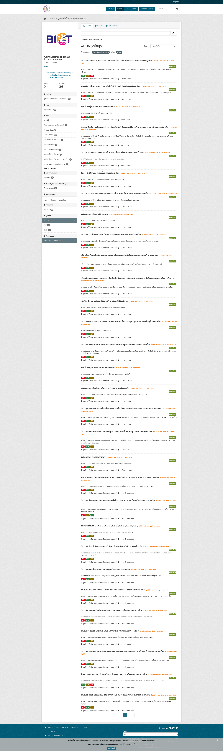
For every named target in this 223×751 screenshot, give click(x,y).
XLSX (83, 76)
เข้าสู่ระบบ (176, 2)
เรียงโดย (146, 46)
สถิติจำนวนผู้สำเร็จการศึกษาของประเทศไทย (98, 106)
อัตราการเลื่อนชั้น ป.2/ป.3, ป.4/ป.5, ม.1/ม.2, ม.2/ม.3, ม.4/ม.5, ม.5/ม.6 (108, 525)
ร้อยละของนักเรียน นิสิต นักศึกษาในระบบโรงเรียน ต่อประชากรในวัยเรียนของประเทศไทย (114, 674)
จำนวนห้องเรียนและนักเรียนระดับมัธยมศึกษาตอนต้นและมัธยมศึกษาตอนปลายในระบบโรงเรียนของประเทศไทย (122, 651)
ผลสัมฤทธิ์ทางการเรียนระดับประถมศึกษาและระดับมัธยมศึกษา (104, 301)
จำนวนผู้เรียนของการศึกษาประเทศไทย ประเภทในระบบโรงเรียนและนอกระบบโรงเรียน (113, 152)
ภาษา (125, 731)
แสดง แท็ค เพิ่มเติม (50, 169)
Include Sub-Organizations (92, 39)
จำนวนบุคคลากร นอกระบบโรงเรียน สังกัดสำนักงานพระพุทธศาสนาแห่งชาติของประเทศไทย (116, 344)
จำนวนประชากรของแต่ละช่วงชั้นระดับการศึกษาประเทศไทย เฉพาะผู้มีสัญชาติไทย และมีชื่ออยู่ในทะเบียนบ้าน (121, 321)
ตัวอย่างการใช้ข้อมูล (147, 9)
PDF (92, 76)
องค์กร (119, 9)
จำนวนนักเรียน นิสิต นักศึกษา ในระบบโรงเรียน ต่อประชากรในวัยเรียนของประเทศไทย (113, 589)
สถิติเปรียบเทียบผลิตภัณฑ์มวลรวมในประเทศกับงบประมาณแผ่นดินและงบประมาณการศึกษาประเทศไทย (120, 255)
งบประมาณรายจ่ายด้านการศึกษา (94, 457)
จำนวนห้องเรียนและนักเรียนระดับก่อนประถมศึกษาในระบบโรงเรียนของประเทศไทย (112, 610)
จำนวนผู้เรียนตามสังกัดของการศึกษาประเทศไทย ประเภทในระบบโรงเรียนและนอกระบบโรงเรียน (117, 193)
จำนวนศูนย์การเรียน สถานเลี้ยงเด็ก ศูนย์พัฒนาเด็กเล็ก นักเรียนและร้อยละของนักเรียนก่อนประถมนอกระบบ (121, 408)
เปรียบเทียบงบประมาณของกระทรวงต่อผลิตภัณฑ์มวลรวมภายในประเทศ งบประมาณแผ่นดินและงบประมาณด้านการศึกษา (127, 278)
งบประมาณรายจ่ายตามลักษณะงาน (95, 214)
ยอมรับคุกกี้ (111, 748)
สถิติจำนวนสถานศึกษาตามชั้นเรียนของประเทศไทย (100, 173)
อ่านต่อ (46, 66)
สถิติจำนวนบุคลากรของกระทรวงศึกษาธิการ (98, 367)
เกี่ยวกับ (134, 9)
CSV (88, 76)
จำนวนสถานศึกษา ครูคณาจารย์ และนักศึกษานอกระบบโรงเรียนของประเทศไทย (111, 86)
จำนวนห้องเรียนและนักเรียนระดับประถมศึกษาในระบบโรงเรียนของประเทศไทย (110, 630)
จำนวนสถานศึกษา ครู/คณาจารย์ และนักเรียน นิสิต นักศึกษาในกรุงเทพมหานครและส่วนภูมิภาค (117, 60)
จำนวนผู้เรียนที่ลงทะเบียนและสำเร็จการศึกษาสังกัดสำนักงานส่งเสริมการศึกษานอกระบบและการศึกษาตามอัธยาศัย (124, 127)
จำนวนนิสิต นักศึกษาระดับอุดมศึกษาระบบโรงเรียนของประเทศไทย (106, 569)
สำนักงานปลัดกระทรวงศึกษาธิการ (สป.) (60, 73)
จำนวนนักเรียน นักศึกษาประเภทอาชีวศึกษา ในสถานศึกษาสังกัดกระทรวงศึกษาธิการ (113, 546)
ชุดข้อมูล (111, 9)
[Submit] (177, 9)
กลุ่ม (127, 9)
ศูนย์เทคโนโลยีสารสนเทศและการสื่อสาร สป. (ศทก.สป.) (60, 76)
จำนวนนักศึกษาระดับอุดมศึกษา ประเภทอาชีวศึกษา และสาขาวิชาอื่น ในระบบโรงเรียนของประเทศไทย (118, 500)
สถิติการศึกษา (172, 66)
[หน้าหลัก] (45, 18)
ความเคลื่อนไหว (113, 26)
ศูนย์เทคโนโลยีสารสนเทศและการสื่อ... (73, 18)
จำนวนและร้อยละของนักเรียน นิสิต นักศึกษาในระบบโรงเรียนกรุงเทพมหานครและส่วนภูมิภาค (116, 694)
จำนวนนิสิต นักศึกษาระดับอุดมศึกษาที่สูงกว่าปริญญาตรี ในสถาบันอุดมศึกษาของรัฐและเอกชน (117, 431)
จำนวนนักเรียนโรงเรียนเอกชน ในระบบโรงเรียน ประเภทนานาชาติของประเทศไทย (111, 234)
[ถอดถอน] (108, 52)
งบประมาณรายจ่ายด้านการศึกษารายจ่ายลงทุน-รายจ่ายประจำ (105, 388)
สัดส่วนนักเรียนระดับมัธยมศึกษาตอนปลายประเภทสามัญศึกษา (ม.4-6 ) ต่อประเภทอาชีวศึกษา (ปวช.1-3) (120, 477)
